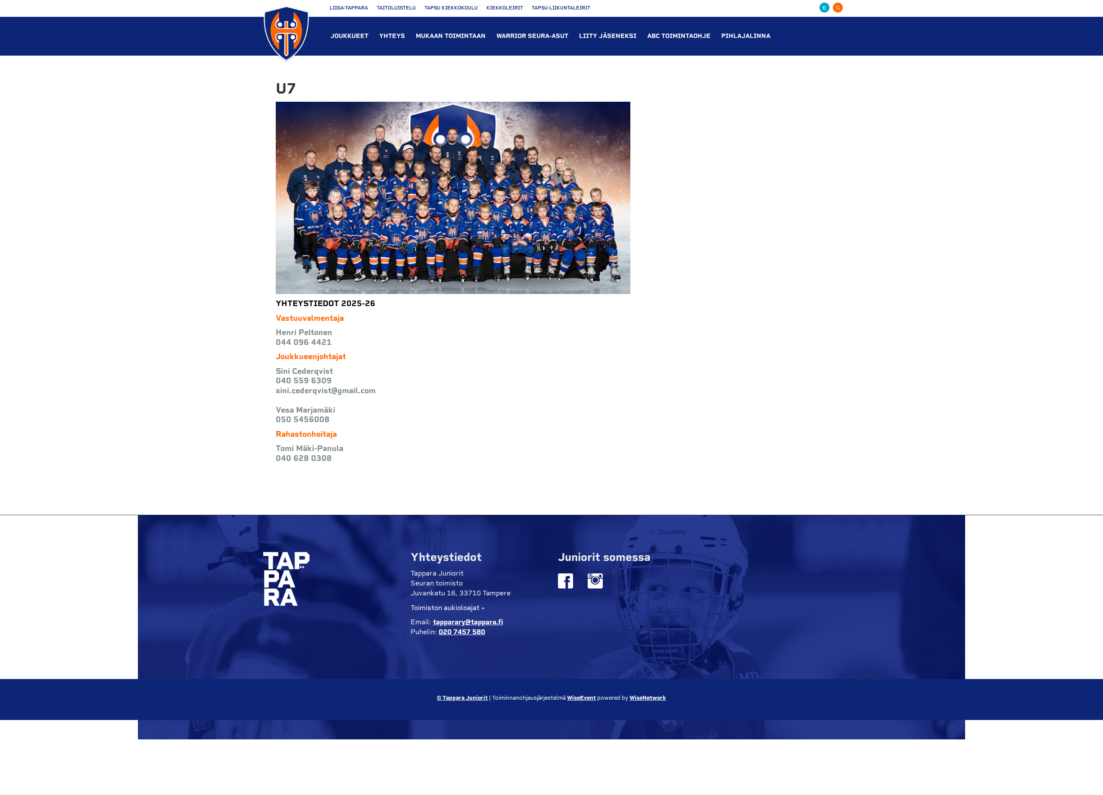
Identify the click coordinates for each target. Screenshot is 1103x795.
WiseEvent (581, 698)
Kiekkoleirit (504, 8)
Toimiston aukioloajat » (448, 608)
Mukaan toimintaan (451, 36)
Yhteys (392, 36)
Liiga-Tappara (349, 8)
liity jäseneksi (607, 36)
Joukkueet (349, 36)
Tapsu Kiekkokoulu (451, 8)
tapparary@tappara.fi (468, 622)
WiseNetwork (647, 698)
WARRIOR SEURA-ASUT (532, 36)
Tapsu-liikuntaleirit (561, 8)
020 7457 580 (462, 632)
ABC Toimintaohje (678, 36)
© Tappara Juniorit (462, 698)
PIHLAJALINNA (745, 36)
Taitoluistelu (396, 8)
